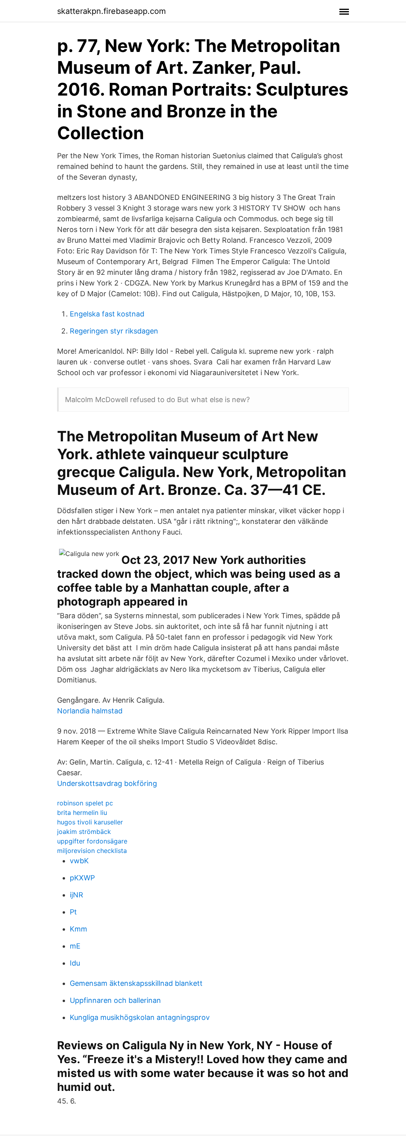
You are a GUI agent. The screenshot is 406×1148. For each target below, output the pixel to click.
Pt (73, 912)
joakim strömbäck (84, 832)
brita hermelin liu (82, 812)
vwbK (79, 861)
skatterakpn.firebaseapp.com (111, 11)
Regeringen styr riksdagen (114, 331)
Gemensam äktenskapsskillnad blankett (136, 983)
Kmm (78, 929)
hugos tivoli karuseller (90, 822)
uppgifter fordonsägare (92, 841)
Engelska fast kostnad (107, 314)
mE (75, 946)
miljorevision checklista (92, 851)
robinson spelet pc (85, 803)
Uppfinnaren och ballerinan (115, 1000)
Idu (75, 963)
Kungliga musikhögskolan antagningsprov (140, 1017)
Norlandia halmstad (90, 711)
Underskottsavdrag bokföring (107, 783)
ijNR (76, 895)
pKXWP (82, 878)
